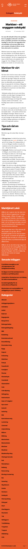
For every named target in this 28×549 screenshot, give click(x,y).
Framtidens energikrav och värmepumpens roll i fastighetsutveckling (10, 266)
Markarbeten (5, 443)
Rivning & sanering (7, 474)
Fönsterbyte (5, 376)
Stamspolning (6, 499)
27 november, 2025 (19, 31)
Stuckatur (4, 513)
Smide (3, 488)
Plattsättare (5, 464)
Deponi (3, 352)
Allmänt (3, 300)
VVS (2, 537)
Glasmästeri (5, 383)
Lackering (4, 422)
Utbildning (4, 534)
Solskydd (14, 20)
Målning (4, 436)
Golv (2, 387)
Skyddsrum (5, 485)
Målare (3, 432)
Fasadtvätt (5, 366)
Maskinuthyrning (6, 453)
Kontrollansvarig (6, 418)
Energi (3, 362)
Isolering (4, 411)
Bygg (3, 348)
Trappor (4, 530)
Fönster (3, 373)
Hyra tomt (4, 404)
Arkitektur (4, 307)
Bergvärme (5, 321)
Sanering (4, 481)
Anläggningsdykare (7, 303)
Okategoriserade (7, 457)
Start (3, 506)
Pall (2, 460)
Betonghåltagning (7, 328)
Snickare (4, 492)
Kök (2, 415)
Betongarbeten (6, 324)
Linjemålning (5, 429)
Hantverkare (5, 397)
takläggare (5, 520)
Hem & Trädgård (6, 401)
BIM (2, 331)
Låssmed (4, 425)
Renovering (5, 471)
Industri (3, 408)
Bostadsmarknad (7, 338)
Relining (4, 467)
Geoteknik (4, 380)
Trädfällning (5, 523)
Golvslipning (5, 390)
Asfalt (3, 310)
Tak (2, 516)
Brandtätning (5, 341)
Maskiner (4, 450)
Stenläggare (5, 509)
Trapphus (4, 527)
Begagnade (5, 317)
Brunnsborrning (6, 345)
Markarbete (5, 439)
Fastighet (4, 369)
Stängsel (4, 502)
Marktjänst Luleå (11, 546)
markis (15, 140)
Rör (2, 478)
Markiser (4, 446)
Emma (9, 31)
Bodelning (4, 334)
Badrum (4, 314)
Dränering (4, 355)
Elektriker (4, 359)
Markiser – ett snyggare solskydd (14, 26)
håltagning (4, 394)
